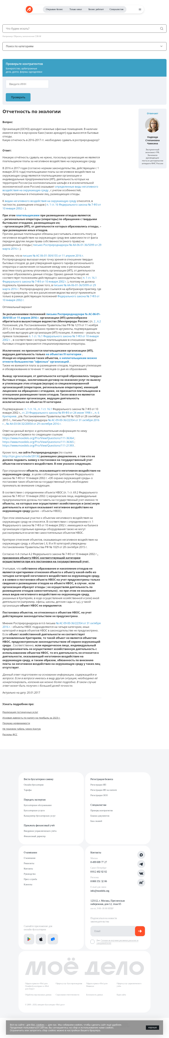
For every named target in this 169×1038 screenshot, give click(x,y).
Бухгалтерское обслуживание (38, 805)
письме (27, 255)
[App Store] (41, 939)
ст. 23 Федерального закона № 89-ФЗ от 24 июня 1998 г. (57, 412)
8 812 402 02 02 (98, 871)
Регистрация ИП (98, 785)
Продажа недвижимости (16, 723)
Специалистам (116, 9)
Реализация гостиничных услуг (20, 712)
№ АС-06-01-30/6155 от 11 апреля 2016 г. (58, 255)
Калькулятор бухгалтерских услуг (39, 816)
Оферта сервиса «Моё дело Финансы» (97, 984)
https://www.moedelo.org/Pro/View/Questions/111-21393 (38, 445)
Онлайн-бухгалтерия (33, 785)
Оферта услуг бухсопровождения (69, 983)
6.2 (99, 321)
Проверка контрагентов (101, 810)
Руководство (30, 874)
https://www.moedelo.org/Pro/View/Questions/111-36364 (38, 438)
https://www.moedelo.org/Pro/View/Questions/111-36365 (38, 442)
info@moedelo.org (99, 890)
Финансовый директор (35, 836)
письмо (38, 245)
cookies (40, 1024)
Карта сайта (121, 995)
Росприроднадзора (56, 245)
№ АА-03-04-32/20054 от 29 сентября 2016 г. (33, 424)
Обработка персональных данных (38, 995)
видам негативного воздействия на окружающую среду (41, 201)
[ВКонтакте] (141, 873)
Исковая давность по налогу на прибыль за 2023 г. (31, 717)
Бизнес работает (96, 9)
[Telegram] (141, 864)
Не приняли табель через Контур (21, 728)
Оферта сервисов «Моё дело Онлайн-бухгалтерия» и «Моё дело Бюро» (37, 986)
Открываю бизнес (54, 9)
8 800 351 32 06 (98, 881)
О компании (30, 852)
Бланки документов (99, 816)
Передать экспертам (34, 799)
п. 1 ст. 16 (30, 409)
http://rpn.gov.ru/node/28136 (20, 456)
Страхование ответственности (67, 995)
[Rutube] (141, 883)
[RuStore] (53, 939)
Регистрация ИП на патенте (103, 790)
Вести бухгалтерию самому (38, 779)
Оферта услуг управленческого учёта (129, 984)
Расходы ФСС (9, 734)
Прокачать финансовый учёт (39, 825)
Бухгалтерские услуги (34, 810)
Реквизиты (29, 863)
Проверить (18, 97)
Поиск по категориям (20, 46)
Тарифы (27, 790)
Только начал (75, 9)
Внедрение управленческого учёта (40, 831)
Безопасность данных (94, 995)
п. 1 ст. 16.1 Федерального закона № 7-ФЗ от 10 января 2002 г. (49, 279)
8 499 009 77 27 (98, 862)
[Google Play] (29, 939)
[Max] (141, 855)
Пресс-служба (30, 879)
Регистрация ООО (99, 795)
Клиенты (28, 884)
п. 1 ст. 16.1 (45, 409)
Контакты (28, 868)
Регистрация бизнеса (101, 779)
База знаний (96, 821)
